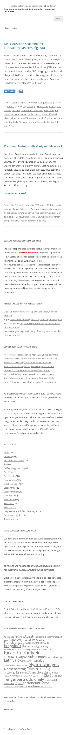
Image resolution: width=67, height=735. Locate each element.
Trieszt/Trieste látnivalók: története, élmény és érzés (29, 378)
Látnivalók (23, 118)
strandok (53, 672)
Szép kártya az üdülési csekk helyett (21, 511)
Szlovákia (24, 676)
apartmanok (17, 636)
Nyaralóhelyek (44, 664)
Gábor (14, 102)
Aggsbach (28, 106)
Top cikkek (9, 519)
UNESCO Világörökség (15, 686)
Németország (15, 669)
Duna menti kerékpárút (32, 110)
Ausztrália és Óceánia (14, 460)
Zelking (12, 126)
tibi (12, 205)
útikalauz (47, 686)
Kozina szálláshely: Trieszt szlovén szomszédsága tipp (29, 374)
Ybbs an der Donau (28, 220)
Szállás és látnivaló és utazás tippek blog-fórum (33, 5)
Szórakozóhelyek (36, 676)
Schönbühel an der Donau (41, 122)
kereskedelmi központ (14, 649)
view (23, 193)
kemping (44, 646)
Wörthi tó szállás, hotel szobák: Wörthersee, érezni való (30, 358)
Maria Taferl (29, 216)
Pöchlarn (23, 122)
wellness (34, 686)
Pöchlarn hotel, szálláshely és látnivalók (33, 146)
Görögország (41, 642)
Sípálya (58, 676)
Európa (10, 106)
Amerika (8, 456)
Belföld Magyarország (14, 468)
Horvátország (30, 646)
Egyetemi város (22, 639)
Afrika (6, 452)
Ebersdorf (49, 110)
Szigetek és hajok (12, 515)
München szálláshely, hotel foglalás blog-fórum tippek (36, 319)
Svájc (6, 675)
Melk (15, 122)
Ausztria (16, 110)
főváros (29, 642)
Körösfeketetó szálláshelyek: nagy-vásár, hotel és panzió (31, 354)
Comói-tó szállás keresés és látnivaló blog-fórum (27, 370)
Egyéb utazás (10, 479)
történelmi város (36, 683)
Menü (58, 19)
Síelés (48, 675)
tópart (19, 683)
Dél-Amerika (10, 476)
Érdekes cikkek (11, 483)
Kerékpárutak (34, 114)
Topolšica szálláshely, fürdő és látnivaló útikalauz (27, 362)
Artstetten (25, 208)
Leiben (32, 118)
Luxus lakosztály (54, 657)
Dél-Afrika (8, 472)
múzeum (26, 660)
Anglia (7, 636)
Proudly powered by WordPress (18, 729)
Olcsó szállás (12, 672)
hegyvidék (12, 645)
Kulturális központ (16, 657)
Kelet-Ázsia (9, 503)
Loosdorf (41, 118)
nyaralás (38, 660)
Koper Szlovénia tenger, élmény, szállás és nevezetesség (31, 382)
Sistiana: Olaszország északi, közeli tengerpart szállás (29, 366)
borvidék (8, 640)
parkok (23, 672)
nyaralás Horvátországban (16, 665)
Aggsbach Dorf (41, 106)
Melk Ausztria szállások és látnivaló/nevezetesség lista (24, 46)
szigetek (15, 676)
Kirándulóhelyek (49, 114)
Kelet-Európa (10, 507)
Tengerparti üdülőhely (24, 679)
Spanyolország (38, 672)
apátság (52, 106)
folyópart (38, 639)
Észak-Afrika (9, 487)
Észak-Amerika (11, 491)
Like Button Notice (12, 193)
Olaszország (38, 669)
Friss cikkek (9, 499)
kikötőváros (44, 649)
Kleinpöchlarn (10, 118)
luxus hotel (37, 657)
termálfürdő (9, 683)
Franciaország (14, 642)
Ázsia (6, 464)
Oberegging (47, 216)
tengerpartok (51, 679)
